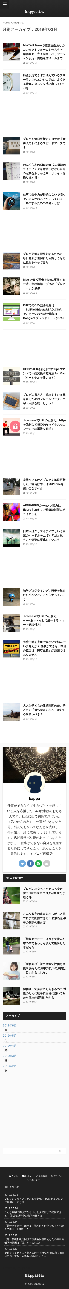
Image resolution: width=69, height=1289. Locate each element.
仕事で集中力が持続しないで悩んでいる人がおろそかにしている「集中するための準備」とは (44, 199)
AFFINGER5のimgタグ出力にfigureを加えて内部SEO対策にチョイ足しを (44, 510)
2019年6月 (10, 1025)
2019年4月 (10, 1045)
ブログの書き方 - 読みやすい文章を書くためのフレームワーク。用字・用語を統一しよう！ (44, 399)
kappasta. (34, 12)
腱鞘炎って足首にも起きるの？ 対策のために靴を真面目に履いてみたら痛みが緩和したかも (44, 993)
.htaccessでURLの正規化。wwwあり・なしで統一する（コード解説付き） (43, 620)
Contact (28, 1176)
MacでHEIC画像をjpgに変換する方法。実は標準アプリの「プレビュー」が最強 (44, 284)
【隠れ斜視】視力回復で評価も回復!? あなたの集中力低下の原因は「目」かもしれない (44, 968)
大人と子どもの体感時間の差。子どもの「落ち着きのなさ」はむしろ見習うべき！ (44, 710)
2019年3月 (10, 1056)
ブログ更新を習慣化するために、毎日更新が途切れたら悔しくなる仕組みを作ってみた (44, 258)
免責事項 (43, 1176)
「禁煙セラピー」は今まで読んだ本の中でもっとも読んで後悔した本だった (44, 943)
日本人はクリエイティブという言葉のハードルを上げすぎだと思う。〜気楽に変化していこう (44, 535)
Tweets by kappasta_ (17, 1268)
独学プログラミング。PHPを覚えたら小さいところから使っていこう (44, 595)
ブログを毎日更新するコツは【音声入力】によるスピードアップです (44, 143)
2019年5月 (10, 1035)
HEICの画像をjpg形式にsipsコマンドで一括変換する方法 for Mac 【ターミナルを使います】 (44, 373)
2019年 (16, 22)
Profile (15, 1176)
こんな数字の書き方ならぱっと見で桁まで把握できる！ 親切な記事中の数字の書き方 (44, 918)
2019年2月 (10, 1066)
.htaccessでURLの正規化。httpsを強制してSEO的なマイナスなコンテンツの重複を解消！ (44, 424)
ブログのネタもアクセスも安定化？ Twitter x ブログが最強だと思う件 (44, 893)
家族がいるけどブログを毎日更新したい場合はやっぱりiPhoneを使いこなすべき (44, 484)
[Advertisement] (34, 117)
